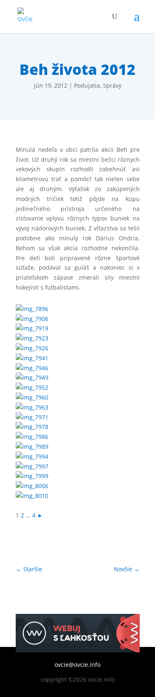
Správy (112, 85)
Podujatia (87, 85)
